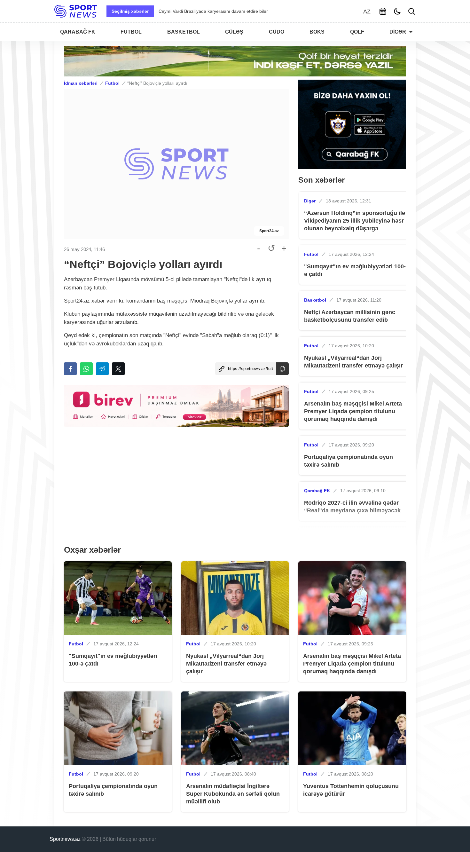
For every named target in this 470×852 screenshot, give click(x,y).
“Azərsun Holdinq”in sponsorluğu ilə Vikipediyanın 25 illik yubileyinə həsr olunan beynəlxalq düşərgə (354, 221)
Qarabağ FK (317, 490)
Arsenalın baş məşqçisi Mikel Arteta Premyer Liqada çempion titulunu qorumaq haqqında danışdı (353, 411)
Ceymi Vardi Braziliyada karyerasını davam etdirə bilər (213, 11)
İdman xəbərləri (81, 83)
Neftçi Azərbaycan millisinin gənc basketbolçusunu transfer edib (349, 316)
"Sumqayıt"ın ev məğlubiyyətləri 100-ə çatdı (355, 270)
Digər (310, 200)
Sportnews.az (65, 839)
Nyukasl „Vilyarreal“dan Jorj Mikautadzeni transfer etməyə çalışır (353, 362)
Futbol (112, 83)
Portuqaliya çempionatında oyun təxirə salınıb (348, 461)
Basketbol (315, 300)
